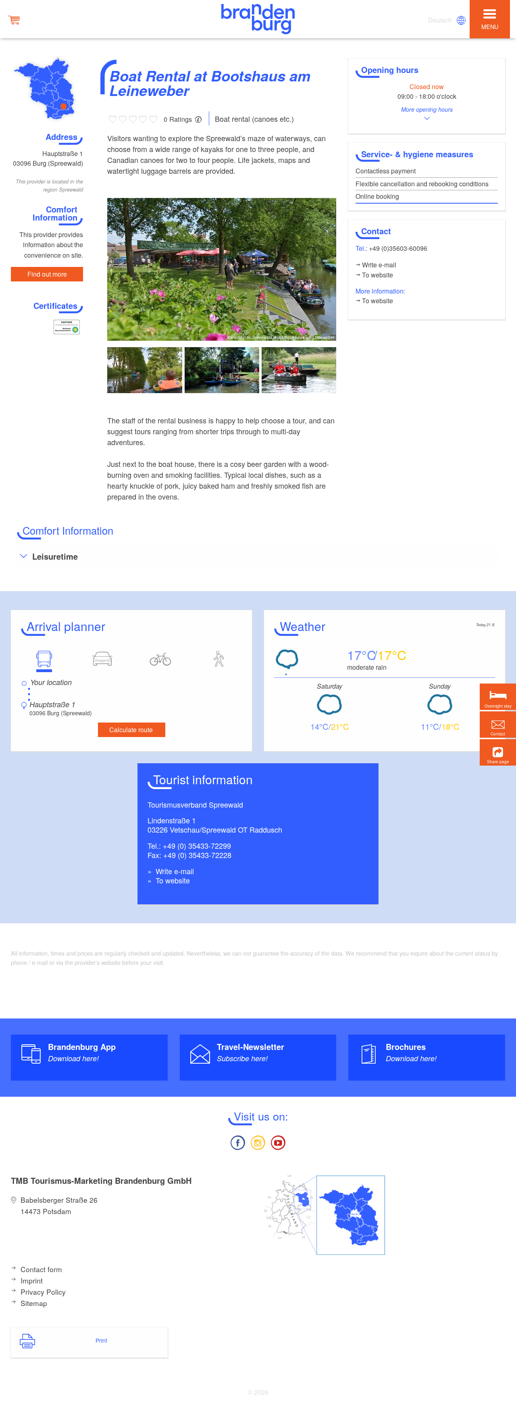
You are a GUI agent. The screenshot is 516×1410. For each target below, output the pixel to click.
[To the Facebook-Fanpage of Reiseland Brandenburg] (237, 1141)
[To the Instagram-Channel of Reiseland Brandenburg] (258, 1141)
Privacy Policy (43, 1292)
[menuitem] (440, 20)
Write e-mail (174, 871)
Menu (489, 26)
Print (101, 1340)
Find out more (47, 274)
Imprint (32, 1280)
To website (172, 880)
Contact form (41, 1269)
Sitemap (34, 1303)
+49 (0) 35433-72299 (197, 845)
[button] (498, 752)
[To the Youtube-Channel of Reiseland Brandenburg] (278, 1141)
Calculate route (131, 729)
